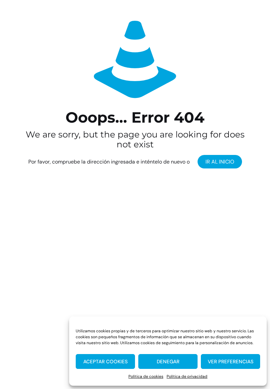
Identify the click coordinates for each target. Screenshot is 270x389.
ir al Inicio (219, 161)
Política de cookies (145, 376)
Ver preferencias (231, 361)
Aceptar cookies (105, 361)
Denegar (168, 361)
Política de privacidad (187, 376)
